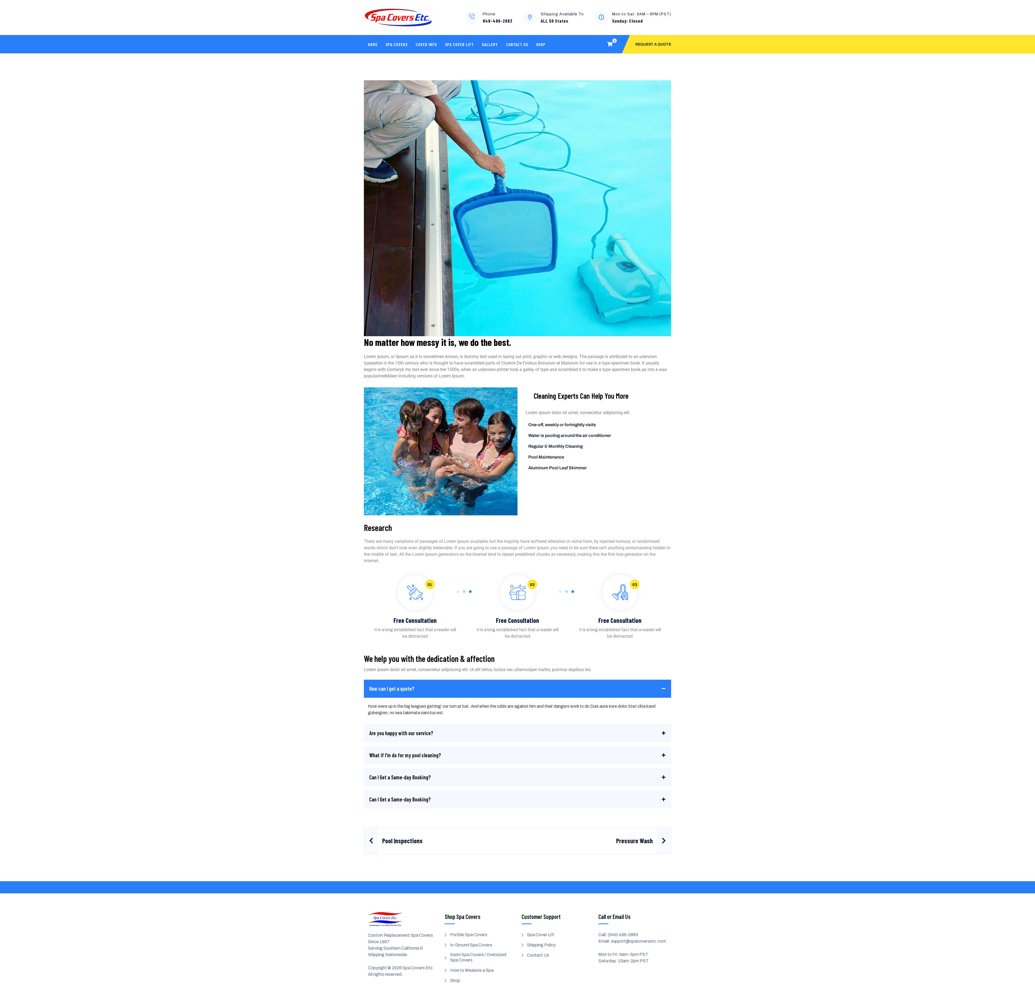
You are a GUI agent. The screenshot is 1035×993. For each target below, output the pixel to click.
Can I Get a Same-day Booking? (400, 777)
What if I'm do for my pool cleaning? (405, 755)
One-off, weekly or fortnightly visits (562, 424)
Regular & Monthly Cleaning (555, 446)
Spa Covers (397, 44)
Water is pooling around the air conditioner (569, 435)
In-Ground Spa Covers (471, 945)
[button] (517, 689)
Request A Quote (653, 44)
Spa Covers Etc (417, 968)
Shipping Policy (541, 945)
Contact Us (517, 44)
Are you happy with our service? (401, 733)
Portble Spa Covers (468, 934)
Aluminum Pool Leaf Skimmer (557, 468)
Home (373, 44)
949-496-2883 (497, 20)
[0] (609, 44)
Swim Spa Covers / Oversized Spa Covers (478, 957)
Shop (541, 44)
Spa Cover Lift (459, 44)
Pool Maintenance (546, 457)
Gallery (490, 44)
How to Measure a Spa (472, 970)
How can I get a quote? (391, 688)
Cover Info (426, 44)
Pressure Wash (634, 841)
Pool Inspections (402, 841)
